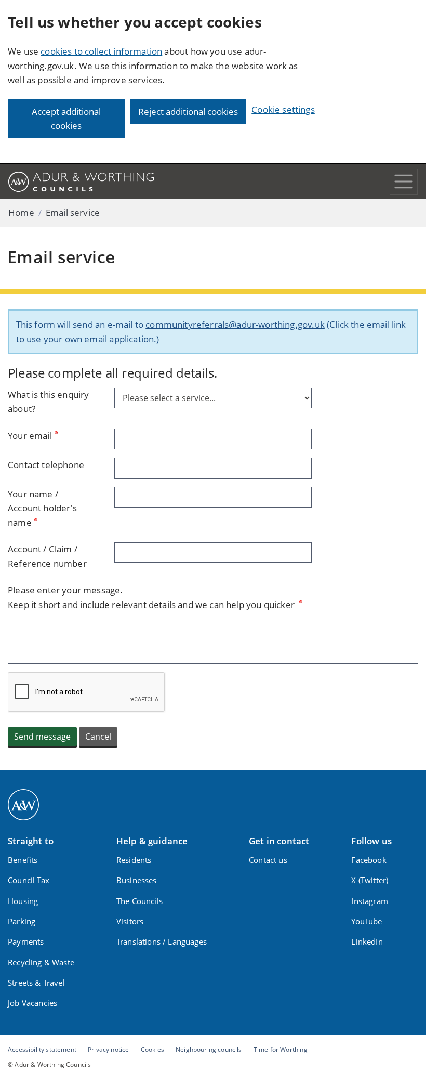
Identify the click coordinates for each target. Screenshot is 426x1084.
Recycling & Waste (41, 962)
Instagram (369, 901)
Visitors (129, 921)
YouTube (366, 921)
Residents (134, 860)
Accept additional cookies (66, 119)
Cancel (98, 736)
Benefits (22, 860)
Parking (21, 921)
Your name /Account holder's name (42, 508)
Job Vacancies (32, 1003)
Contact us (268, 860)
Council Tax (28, 880)
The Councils (139, 901)
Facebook (368, 860)
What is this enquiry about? (48, 402)
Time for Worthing (281, 1049)
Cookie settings (283, 109)
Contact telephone (46, 465)
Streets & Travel (36, 982)
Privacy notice (108, 1049)
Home (21, 212)
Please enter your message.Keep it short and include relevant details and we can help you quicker (152, 597)
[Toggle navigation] (404, 182)
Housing (23, 901)
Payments (26, 941)
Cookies (152, 1049)
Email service (73, 212)
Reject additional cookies (188, 112)
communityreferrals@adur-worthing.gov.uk (235, 324)
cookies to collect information (101, 51)
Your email (30, 436)
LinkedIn (366, 941)
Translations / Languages (161, 941)
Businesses (136, 880)
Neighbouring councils (209, 1049)
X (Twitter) (369, 880)
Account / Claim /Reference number (47, 556)
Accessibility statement (42, 1049)
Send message (42, 736)
